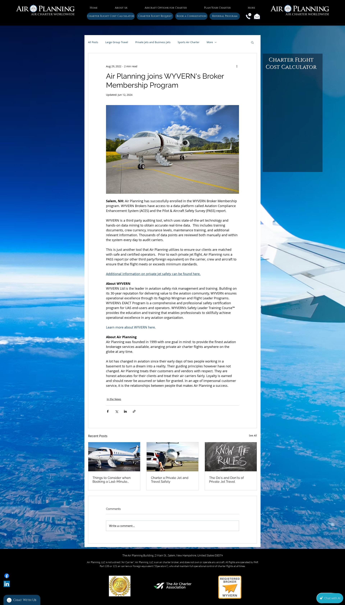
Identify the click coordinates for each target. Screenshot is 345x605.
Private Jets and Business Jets (153, 42)
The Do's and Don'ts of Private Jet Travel (226, 479)
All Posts (93, 42)
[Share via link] (134, 411)
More (210, 42)
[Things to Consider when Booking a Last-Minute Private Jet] (114, 456)
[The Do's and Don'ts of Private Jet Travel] (231, 456)
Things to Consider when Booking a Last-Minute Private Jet (112, 479)
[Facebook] (7, 576)
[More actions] (237, 66)
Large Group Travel (116, 42)
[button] (121, 6)
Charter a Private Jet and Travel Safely (169, 479)
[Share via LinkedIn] (125, 411)
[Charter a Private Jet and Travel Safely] (173, 456)
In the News (114, 399)
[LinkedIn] (7, 584)
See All (253, 435)
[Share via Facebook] (107, 411)
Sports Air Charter (188, 42)
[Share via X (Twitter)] (116, 411)
